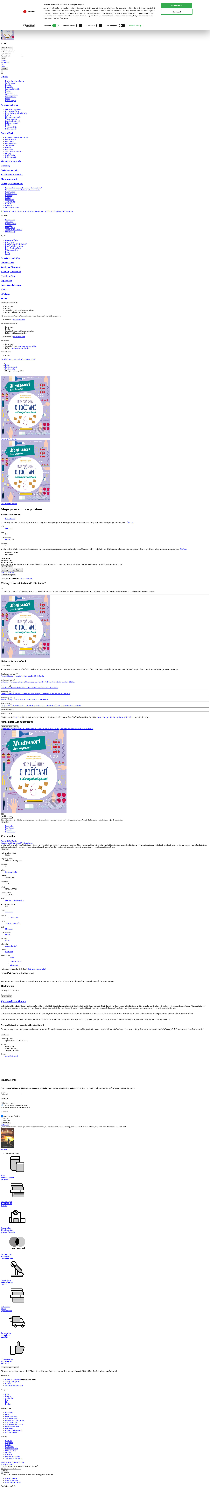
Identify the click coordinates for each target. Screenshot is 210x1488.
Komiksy (8, 85)
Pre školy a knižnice (12, 1426)
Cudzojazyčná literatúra (12, 183)
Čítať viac (130, 522)
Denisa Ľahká (14, 917)
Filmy (3, 66)
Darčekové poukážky (10, 258)
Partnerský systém (11, 1449)
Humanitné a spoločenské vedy (16, 113)
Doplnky (4, 68)
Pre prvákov (9, 141)
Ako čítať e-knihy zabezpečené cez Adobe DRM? (18, 359)
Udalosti (8, 1383)
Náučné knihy (10, 155)
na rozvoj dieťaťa (11, 946)
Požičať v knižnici (26, 579)
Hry (2, 64)
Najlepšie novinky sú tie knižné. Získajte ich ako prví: (19, 1466)
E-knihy (3, 60)
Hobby (7, 125)
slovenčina (9, 912)
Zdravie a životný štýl (12, 121)
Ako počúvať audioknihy (14, 1424)
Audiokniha (7, 1120)
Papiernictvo (6, 280)
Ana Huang (9, 226)
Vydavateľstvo (10, 832)
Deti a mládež (7, 133)
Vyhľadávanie (6, 54)
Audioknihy (5, 62)
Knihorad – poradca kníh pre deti (16, 137)
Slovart (7, 540)
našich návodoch (19, 320)
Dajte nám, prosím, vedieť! (37, 969)
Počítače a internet (11, 123)
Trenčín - (24, 700)
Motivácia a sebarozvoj (13, 109)
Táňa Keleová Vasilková (13, 230)
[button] (105, 561)
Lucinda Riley (10, 232)
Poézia (7, 99)
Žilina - (68, 705)
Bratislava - (19, 682)
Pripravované (9, 200)
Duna (7, 252)
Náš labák (8, 1454)
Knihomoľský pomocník (13, 1430)
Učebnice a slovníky (10, 170)
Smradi (7, 254)
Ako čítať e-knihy (11, 1422)
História (8, 115)
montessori (9, 952)
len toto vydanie (8, 1103)
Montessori (9, 528)
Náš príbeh (9, 1443)
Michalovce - (29, 688)
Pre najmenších (10, 139)
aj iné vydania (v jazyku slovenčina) (15, 1105)
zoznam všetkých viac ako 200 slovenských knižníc (115, 717)
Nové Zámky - (50, 694)
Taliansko (8, 923)
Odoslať (4, 1470)
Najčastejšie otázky (11, 1418)
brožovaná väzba (11, 872)
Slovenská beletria (11, 95)
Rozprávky (9, 149)
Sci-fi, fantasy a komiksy (13, 151)
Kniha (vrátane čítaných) (11, 1116)
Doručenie (8, 1412)
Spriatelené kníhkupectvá (14, 1385)
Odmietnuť (177, 12)
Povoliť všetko (176, 5)
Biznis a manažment (12, 111)
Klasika (7, 91)
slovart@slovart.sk (11, 1056)
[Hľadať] (22, 56)
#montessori (16, 843)
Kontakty (8, 1441)
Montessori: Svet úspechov (14, 900)
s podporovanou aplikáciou (27, 346)
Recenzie (8, 830)
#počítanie (24, 843)
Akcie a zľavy (10, 202)
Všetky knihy (10, 192)
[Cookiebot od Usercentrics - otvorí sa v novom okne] (29, 25)
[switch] (79, 25)
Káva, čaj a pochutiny (11, 271)
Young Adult (9, 145)
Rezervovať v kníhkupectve (12, 569)
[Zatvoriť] (2, 588)
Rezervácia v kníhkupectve (14, 1420)
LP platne (5, 294)
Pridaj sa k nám (10, 1451)
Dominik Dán (10, 220)
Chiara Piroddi (10, 519)
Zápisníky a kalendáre (11, 285)
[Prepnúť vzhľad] (2, 72)
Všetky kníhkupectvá (12, 1381)
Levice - (15, 694)
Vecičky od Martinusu (11, 267)
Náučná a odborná (9, 105)
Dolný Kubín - (28, 705)
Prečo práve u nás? (11, 1416)
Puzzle (4, 298)
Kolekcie (8, 204)
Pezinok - (56, 682)
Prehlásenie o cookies (12, 1456)
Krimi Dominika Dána (13, 248)
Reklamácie (9, 1428)
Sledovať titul (6, 1123)
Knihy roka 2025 (11, 194)
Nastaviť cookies (11, 1478)
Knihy (3, 58)
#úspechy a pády (6, 843)
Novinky (8, 198)
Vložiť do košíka (7, 566)
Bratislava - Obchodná (13, 1380)
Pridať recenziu (6, 996)
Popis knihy (9, 826)
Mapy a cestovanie (9, 179)
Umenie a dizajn (11, 127)
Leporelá (8, 153)
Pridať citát (5, 1125)
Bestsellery (9, 196)
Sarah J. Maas (10, 228)
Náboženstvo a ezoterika (12, 175)
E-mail (3, 1092)
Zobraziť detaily (135, 25)
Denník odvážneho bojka (14, 246)
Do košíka (5, 822)
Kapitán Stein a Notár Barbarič (16, 244)
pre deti (7, 940)
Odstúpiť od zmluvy (12, 1432)
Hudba (4, 289)
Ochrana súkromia (11, 1480)
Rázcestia (4, 1149)
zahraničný (16, 923)
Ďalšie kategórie (10, 101)
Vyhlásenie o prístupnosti (14, 1458)
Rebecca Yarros (10, 224)
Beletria (4, 77)
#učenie (30, 843)
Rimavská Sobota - (22, 676)
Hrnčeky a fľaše (8, 276)
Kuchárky (5, 166)
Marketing (8, 1453)
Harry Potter (9, 242)
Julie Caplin (9, 222)
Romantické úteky (11, 240)
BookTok (8, 206)
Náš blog (8, 1445)
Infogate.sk (17, 717)
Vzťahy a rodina (11, 119)
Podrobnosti (9, 828)
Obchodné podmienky (13, 1482)
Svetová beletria (10, 97)
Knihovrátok (9, 1447)
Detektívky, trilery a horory (14, 81)
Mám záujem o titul (12, 207)
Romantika (9, 87)
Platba (7, 1414)
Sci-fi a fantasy (10, 83)
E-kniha (6, 1118)
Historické (8, 93)
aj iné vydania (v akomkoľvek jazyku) (16, 1107)
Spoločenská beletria (12, 89)
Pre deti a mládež (11, 367)
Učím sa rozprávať (11, 250)
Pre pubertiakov (10, 143)
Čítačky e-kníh (7, 263)
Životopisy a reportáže (13, 117)
